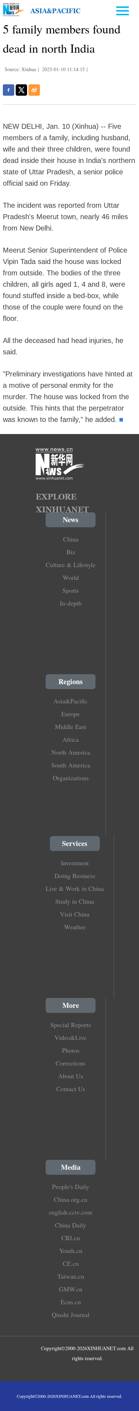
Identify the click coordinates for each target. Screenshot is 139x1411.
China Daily (70, 1225)
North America (70, 752)
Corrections (71, 1063)
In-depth (71, 603)
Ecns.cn (71, 1302)
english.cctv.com (70, 1212)
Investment (75, 862)
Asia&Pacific (70, 701)
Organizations (71, 777)
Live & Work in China (75, 888)
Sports (70, 590)
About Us (70, 1076)
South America (70, 765)
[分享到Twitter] (21, 90)
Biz (70, 552)
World (71, 577)
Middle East (70, 726)
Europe (70, 713)
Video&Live (71, 1037)
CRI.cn (70, 1237)
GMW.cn (70, 1289)
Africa (70, 739)
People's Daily (70, 1186)
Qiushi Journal (70, 1314)
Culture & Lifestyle (71, 564)
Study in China (74, 901)
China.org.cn (70, 1199)
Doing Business (75, 875)
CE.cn (71, 1263)
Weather (75, 927)
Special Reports (70, 1024)
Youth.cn (70, 1250)
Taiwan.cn (70, 1276)
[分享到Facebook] (8, 90)
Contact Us (70, 1088)
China (70, 539)
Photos (70, 1050)
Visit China (74, 914)
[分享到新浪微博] (34, 90)
